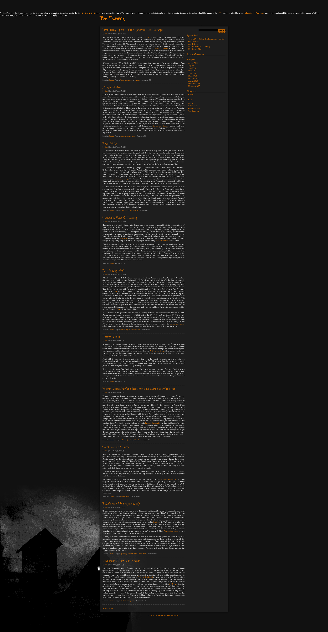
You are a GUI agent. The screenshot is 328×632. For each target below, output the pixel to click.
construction (142, 554)
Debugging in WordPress (254, 13)
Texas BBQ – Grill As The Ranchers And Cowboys (132, 30)
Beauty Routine (111, 337)
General (111, 80)
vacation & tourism (131, 210)
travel (122, 210)
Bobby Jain (173, 584)
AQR (115, 291)
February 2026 (193, 78)
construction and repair (127, 136)
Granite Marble (111, 87)
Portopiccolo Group (161, 48)
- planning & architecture (128, 554)
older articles (108, 608)
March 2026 (192, 76)
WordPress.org (193, 111)
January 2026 (193, 81)
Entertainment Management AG (121, 504)
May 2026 (192, 70)
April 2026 (192, 73)
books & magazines (126, 80)
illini (106, 33)
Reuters (156, 522)
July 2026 (191, 65)
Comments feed (194, 108)
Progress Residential (152, 423)
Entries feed (192, 106)
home (133, 601)
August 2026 (193, 63)
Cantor (119, 309)
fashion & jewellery (126, 329)
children (123, 601)
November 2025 (194, 86)
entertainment (125, 496)
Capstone (146, 37)
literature (137, 80)
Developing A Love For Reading (121, 561)
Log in (190, 103)
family (129, 601)
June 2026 (192, 68)
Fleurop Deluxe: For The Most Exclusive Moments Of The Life (138, 389)
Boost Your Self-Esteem (116, 447)
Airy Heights (109, 143)
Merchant (123, 238)
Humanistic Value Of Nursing (119, 218)
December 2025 (194, 83)
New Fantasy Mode (113, 271)
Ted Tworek (112, 18)
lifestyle (137, 329)
